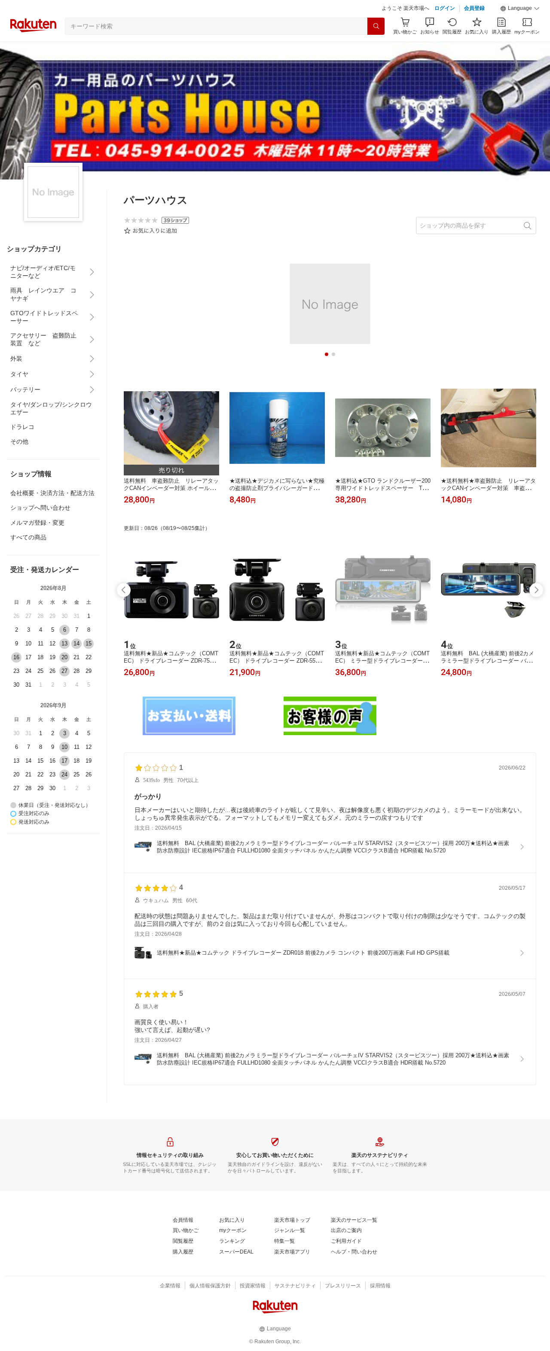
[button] (520, 8)
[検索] (376, 26)
